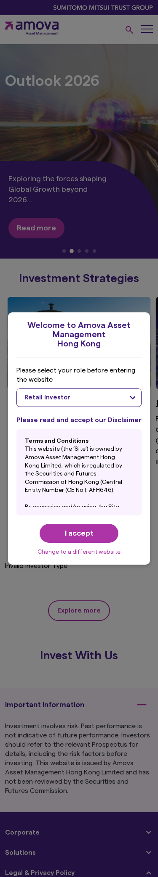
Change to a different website (79, 552)
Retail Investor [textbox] (47, 397)
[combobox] (79, 397)
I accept (79, 533)
